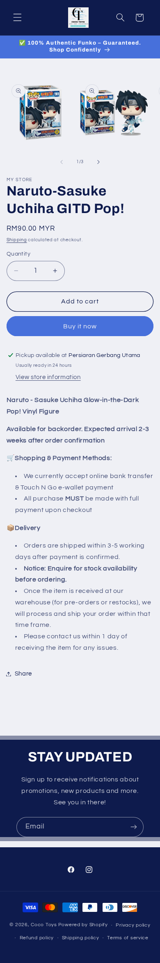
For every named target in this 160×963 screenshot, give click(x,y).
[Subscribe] (133, 827)
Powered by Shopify (83, 925)
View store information (48, 377)
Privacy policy (133, 925)
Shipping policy (80, 938)
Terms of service (128, 938)
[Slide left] (62, 162)
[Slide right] (98, 162)
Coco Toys (44, 925)
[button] (17, 17)
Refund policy (37, 938)
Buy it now (80, 326)
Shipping (17, 240)
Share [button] (23, 674)
